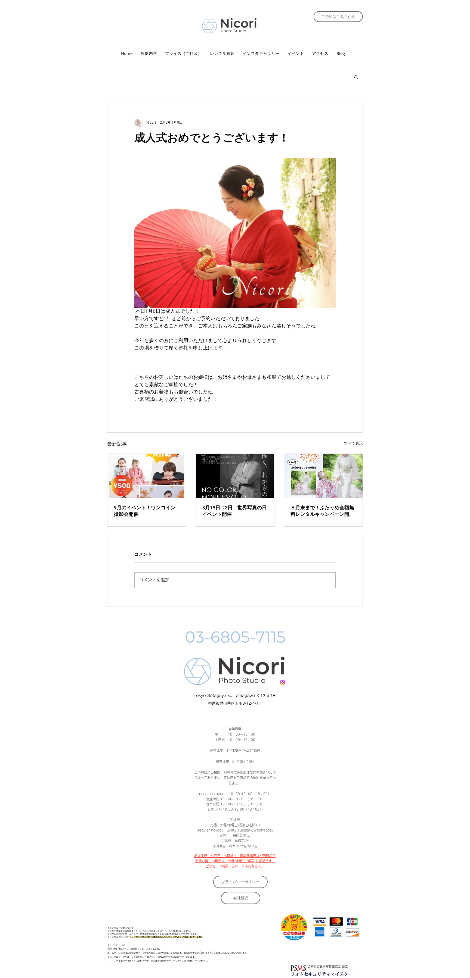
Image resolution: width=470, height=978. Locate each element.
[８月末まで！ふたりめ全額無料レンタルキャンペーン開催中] (323, 476)
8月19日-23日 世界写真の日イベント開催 (234, 511)
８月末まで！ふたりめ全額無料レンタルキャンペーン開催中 (322, 511)
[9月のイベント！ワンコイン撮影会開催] (146, 476)
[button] (355, 76)
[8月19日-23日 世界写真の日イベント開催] (235, 476)
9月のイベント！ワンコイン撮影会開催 (144, 511)
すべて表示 (353, 443)
